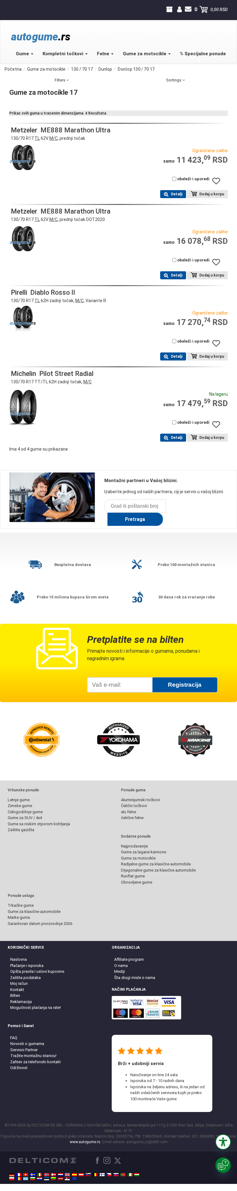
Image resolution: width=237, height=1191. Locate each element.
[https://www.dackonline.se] (32, 1174)
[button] (223, 1142)
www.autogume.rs (85, 1142)
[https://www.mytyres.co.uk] (67, 1174)
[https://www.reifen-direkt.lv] (60, 1178)
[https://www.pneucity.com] (122, 1174)
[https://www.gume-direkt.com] (88, 1174)
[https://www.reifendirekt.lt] (53, 1178)
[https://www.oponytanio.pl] (11, 1178)
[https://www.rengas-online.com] (102, 1174)
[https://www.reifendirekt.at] (81, 1174)
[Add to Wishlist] (218, 184)
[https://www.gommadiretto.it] (39, 1174)
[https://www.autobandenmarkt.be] (95, 1174)
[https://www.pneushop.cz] (108, 1174)
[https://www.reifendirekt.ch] (25, 1174)
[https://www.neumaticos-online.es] (74, 1174)
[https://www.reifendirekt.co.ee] (46, 1178)
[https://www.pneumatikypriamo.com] (116, 1174)
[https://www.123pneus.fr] (18, 1174)
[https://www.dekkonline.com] (46, 1174)
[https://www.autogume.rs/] (67, 1178)
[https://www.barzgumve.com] (32, 1178)
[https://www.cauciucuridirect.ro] (18, 1178)
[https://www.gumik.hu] (136, 1174)
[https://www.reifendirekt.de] (11, 1174)
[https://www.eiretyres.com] (129, 1174)
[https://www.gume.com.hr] (39, 1178)
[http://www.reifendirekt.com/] (74, 1178)
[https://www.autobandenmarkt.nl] (60, 1174)
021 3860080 (10, 9)
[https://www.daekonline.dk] (53, 1174)
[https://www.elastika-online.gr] (25, 1178)
